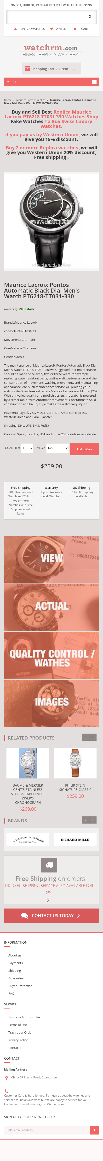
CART (85, 29)
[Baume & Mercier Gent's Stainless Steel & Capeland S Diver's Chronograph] (27, 763)
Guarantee (15, 978)
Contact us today (53, 915)
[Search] (90, 16)
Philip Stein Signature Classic (75, 787)
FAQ (11, 993)
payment (61, 29)
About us (14, 955)
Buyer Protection (20, 986)
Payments (15, 963)
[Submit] (94, 1130)
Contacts (14, 1047)
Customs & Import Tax (24, 1017)
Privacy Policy (18, 1040)
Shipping (14, 970)
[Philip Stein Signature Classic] (75, 763)
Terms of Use (17, 1025)
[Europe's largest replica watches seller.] (51, 50)
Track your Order (20, 1032)
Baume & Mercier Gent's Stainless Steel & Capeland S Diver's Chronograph (28, 794)
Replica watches (32, 29)
